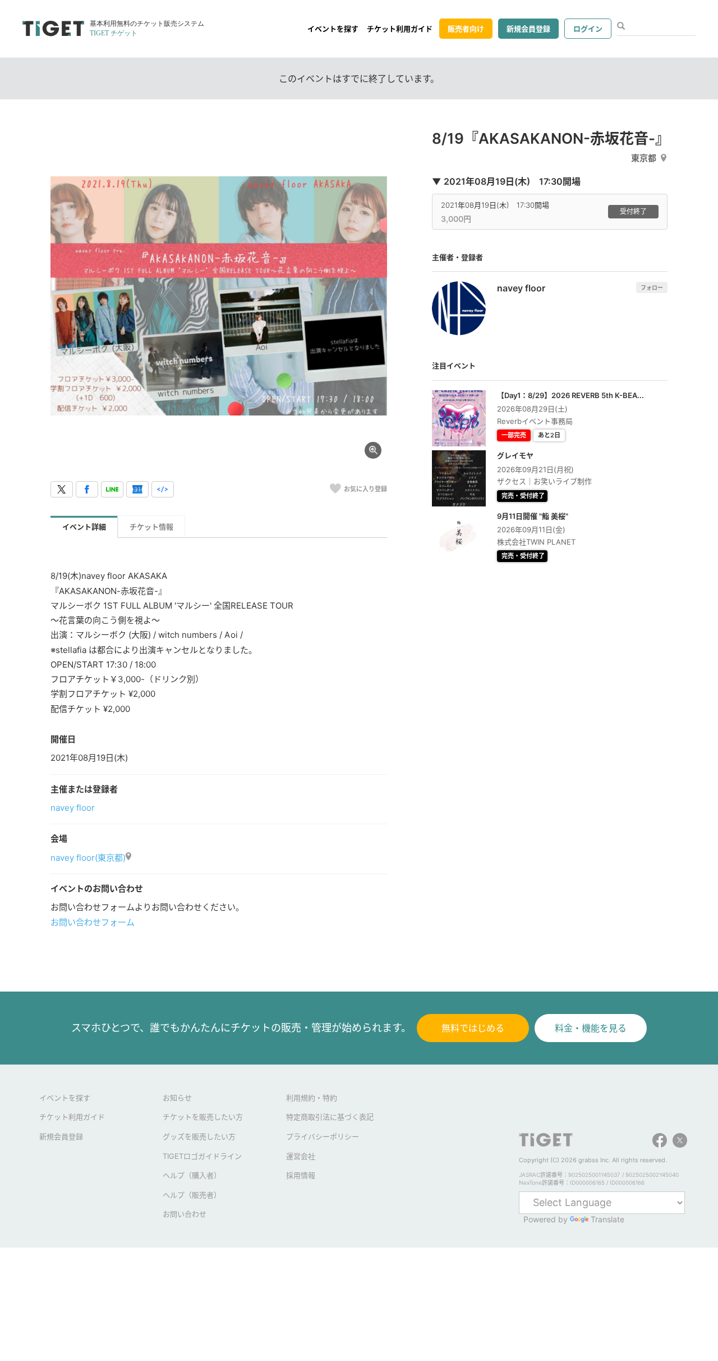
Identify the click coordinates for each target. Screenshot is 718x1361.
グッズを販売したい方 (199, 1136)
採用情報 (300, 1175)
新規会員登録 (528, 28)
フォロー (652, 287)
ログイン (587, 28)
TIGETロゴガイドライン (202, 1156)
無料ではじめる (472, 1028)
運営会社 (300, 1156)
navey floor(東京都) (88, 857)
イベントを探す (332, 28)
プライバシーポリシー (322, 1136)
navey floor (72, 807)
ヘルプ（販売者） (192, 1194)
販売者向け (466, 28)
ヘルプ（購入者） (192, 1175)
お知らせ (177, 1097)
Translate (607, 1219)
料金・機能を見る (591, 1028)
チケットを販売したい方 (203, 1116)
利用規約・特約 (311, 1097)
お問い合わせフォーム (92, 922)
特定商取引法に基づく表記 (330, 1116)
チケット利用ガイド (399, 28)
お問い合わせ (184, 1213)
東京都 (643, 158)
